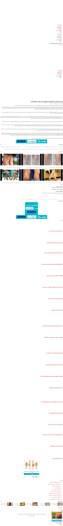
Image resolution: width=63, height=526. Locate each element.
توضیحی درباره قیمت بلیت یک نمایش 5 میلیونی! (55, 242)
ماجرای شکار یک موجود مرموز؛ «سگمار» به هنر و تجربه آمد (55, 499)
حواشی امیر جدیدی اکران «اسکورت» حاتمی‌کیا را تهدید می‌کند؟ (55, 493)
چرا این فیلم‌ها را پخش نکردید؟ (57, 458)
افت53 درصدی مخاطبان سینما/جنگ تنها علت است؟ (54, 364)
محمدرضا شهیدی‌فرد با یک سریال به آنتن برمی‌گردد (56, 497)
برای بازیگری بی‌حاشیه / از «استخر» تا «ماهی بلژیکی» (53, 252)
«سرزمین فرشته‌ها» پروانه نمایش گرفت (56, 387)
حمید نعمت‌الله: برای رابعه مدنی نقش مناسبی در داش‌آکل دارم (55, 495)
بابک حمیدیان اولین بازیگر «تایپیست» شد (56, 413)
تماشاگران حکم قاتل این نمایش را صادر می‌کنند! (54, 275)
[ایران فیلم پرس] (39, 23)
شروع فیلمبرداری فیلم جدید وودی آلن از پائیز (55, 298)
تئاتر (60, 103)
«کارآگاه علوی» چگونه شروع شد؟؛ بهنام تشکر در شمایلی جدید (52, 264)
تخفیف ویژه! (56, 520)
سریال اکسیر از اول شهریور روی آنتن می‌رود (55, 424)
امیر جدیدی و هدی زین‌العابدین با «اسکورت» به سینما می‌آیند (52, 287)
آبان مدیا (29, 515)
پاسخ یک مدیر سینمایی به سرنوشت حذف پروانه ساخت (53, 337)
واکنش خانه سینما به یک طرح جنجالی (56, 446)
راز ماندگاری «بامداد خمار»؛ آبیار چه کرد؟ (56, 230)
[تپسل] (16, 139)
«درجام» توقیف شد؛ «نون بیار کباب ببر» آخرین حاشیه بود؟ (53, 434)
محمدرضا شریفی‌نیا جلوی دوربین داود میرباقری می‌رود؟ (55, 491)
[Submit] (54, 45)
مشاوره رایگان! (31, 473)
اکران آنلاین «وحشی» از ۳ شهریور (57, 310)
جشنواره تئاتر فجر (59, 186)
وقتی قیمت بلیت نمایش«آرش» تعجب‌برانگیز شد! (54, 352)
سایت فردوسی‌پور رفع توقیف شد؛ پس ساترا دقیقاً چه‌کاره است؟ (52, 401)
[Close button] (61, 511)
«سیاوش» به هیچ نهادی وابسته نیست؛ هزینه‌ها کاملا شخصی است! (51, 376)
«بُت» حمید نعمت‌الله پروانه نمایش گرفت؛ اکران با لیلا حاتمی (52, 325)
